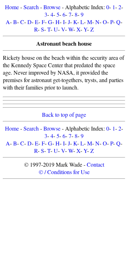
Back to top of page (64, 114)
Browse (51, 7)
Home (12, 7)
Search (31, 7)
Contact (95, 164)
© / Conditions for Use (64, 172)
